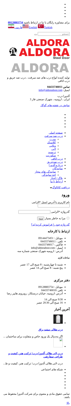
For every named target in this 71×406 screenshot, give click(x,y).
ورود (41, 218)
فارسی (18, 27)
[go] (35, 34)
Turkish (48, 27)
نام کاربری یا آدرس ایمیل (51, 202)
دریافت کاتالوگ (61, 187)
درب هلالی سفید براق (50, 329)
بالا (68, 403)
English (33, 27)
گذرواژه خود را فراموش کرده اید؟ (50, 224)
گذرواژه (60, 211)
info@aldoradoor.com (50, 90)
